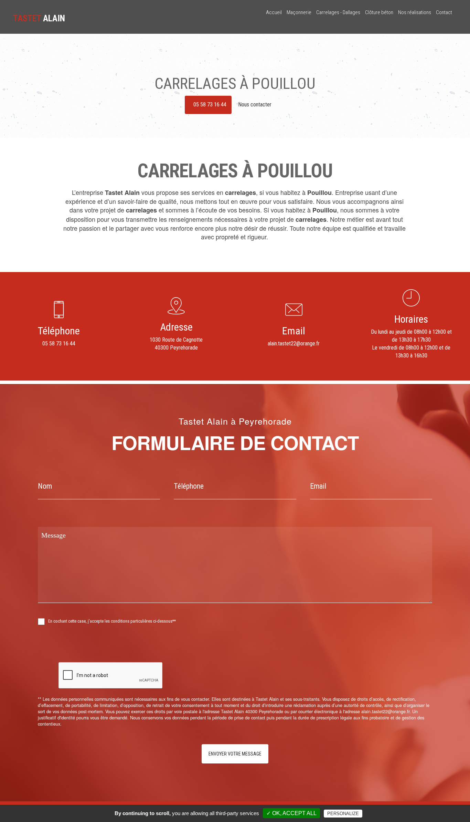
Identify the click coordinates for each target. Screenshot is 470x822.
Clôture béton (379, 12)
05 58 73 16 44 (209, 104)
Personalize (343, 813)
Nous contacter (255, 104)
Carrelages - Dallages (338, 12)
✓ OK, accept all (291, 813)
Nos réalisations (414, 12)
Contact (444, 12)
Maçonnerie (299, 12)
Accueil (274, 12)
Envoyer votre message (235, 754)
